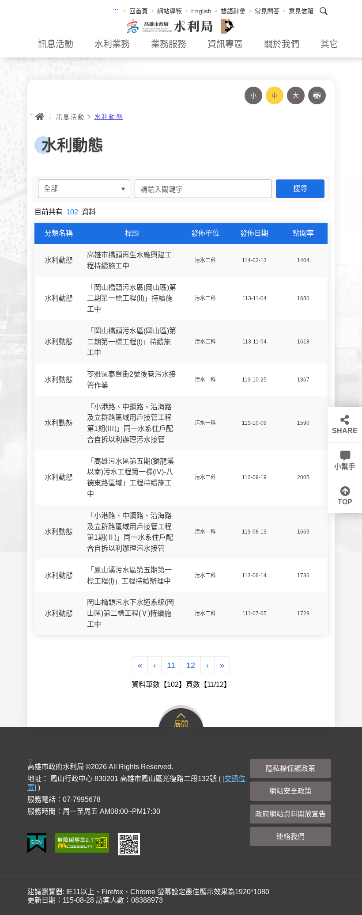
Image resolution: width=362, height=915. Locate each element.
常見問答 (267, 11)
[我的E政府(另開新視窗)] (36, 843)
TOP (345, 502)
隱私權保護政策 (290, 768)
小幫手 (344, 466)
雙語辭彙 (233, 11)
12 (190, 665)
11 (171, 665)
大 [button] (296, 95)
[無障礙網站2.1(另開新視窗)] (82, 843)
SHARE (345, 431)
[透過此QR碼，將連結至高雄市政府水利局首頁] (129, 844)
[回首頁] (181, 25)
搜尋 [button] (324, 11)
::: (115, 10)
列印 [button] (317, 95)
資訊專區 (225, 44)
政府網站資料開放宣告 (290, 814)
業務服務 (168, 44)
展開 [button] (181, 724)
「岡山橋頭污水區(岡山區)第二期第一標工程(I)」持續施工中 (131, 342)
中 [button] (275, 95)
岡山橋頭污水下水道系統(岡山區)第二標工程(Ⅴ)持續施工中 (130, 613)
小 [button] (253, 95)
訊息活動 (55, 44)
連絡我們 (290, 836)
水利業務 (112, 44)
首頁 (39, 116)
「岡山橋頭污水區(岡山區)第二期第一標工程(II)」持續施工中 (131, 298)
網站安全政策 (290, 791)
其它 (329, 44)
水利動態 (109, 117)
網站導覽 (169, 11)
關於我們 (281, 44)
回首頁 (138, 11)
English (201, 11)
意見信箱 (301, 11)
